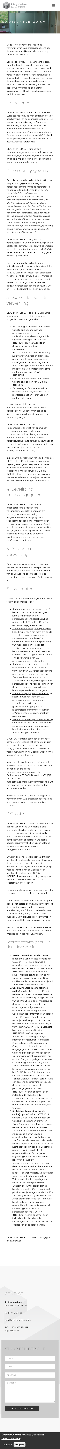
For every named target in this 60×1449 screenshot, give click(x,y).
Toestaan (7, 1444)
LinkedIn (38, 1150)
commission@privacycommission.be (30, 782)
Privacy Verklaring (11, 1438)
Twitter (35, 1153)
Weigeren (19, 1444)
